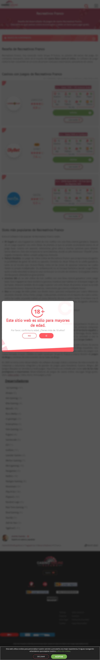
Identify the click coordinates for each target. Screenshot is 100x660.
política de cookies (63, 651)
